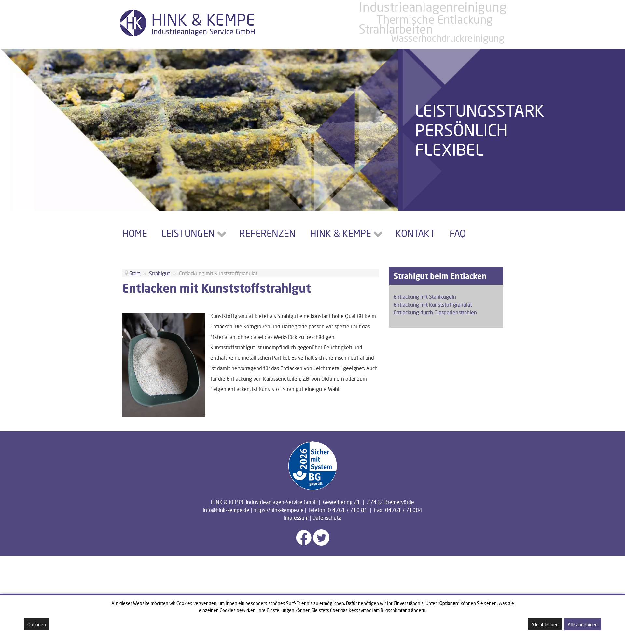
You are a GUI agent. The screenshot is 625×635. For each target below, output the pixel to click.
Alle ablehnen (545, 624)
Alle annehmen (583, 624)
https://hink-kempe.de (278, 510)
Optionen (36, 624)
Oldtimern (332, 378)
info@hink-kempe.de (226, 510)
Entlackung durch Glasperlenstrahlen (435, 312)
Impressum (296, 517)
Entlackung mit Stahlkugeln (425, 297)
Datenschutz (326, 517)
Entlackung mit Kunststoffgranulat (433, 304)
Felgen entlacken (230, 389)
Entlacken (221, 326)
